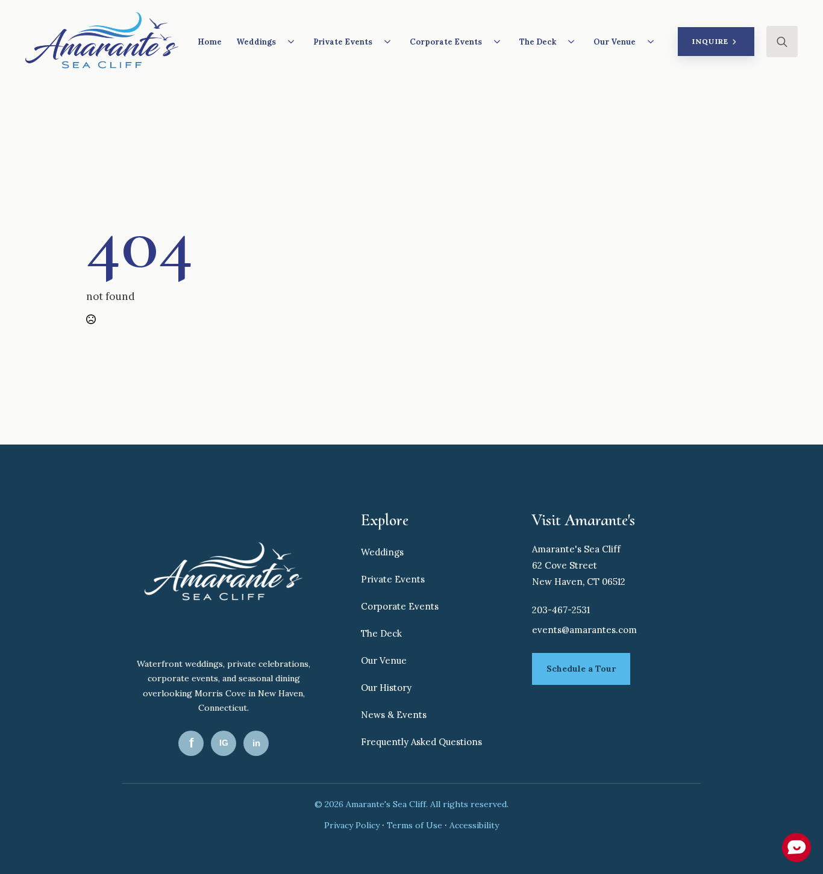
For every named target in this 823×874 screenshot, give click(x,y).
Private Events (342, 42)
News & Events (394, 714)
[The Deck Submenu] (574, 42)
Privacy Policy (353, 825)
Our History (386, 687)
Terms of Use (416, 825)
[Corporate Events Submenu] (500, 42)
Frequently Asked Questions (421, 742)
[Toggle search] (782, 41)
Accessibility (474, 825)
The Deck (537, 42)
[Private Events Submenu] (391, 42)
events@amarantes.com (584, 629)
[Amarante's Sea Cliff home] (223, 575)
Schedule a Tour (581, 668)
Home (210, 42)
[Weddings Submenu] (294, 42)
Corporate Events (446, 42)
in (256, 743)
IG (223, 743)
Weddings (256, 42)
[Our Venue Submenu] (654, 42)
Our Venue (614, 42)
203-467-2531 (561, 610)
